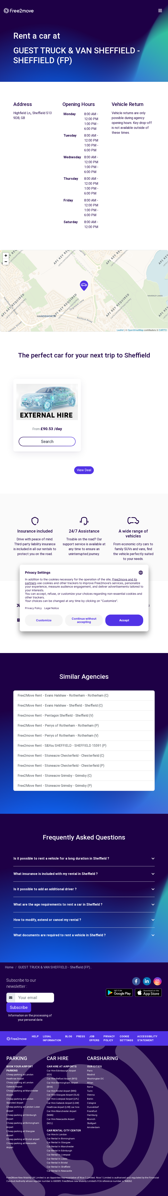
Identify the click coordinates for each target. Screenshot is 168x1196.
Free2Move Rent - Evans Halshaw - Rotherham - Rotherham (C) (63, 695)
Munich (91, 1119)
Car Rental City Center (64, 1130)
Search (47, 441)
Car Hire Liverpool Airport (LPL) (63, 1099)
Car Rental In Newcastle (59, 1171)
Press (80, 1036)
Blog (68, 1036)
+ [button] (6, 255)
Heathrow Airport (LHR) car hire (63, 1107)
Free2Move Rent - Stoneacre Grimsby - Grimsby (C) (55, 776)
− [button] (6, 261)
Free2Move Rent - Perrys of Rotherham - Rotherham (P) (58, 725)
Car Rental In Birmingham (61, 1138)
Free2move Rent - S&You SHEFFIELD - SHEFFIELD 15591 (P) (62, 746)
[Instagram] (157, 981)
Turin (90, 1091)
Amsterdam (93, 1127)
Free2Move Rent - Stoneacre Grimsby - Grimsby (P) (55, 786)
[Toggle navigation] (160, 11)
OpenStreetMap (135, 330)
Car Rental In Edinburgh (59, 1150)
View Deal (84, 470)
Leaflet (120, 330)
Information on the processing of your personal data (30, 1017)
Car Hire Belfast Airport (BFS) (62, 1078)
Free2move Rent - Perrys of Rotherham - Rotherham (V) (58, 735)
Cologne (91, 1103)
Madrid (91, 1074)
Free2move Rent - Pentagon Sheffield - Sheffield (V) (55, 715)
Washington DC (95, 1078)
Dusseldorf (93, 1107)
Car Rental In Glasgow (58, 1142)
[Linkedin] (147, 981)
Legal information (52, 1038)
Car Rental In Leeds (57, 1159)
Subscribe (19, 1007)
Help (35, 1036)
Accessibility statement (147, 1038)
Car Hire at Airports (62, 1066)
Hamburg (92, 1115)
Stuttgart (91, 1123)
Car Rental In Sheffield (58, 1167)
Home (9, 967)
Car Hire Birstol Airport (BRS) (61, 1091)
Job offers (94, 1038)
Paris (90, 1070)
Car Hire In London (57, 1134)
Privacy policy (109, 1038)
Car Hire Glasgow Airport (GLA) (63, 1095)
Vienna (91, 1095)
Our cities (94, 1066)
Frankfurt (92, 1111)
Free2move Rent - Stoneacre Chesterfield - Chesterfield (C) (61, 756)
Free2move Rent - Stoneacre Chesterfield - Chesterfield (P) (61, 766)
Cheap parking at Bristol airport (22, 1139)
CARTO (163, 330)
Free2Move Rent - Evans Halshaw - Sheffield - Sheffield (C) (60, 705)
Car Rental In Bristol (57, 1162)
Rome (90, 1087)
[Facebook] (136, 981)
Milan (90, 1082)
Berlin (90, 1099)
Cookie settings (126, 1038)
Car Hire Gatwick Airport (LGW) (63, 1103)
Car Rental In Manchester (60, 1146)
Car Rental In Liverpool (58, 1154)
